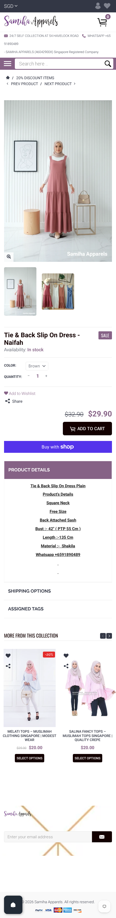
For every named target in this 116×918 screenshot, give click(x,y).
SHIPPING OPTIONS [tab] (29, 591)
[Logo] (31, 22)
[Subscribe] (102, 836)
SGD (8, 6)
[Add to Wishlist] (8, 656)
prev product (25, 84)
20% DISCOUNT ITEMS (35, 78)
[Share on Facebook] (28, 401)
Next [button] (109, 636)
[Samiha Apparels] (17, 814)
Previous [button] (103, 636)
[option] (20, 291)
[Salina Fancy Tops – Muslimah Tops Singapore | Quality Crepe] (87, 688)
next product (59, 84)
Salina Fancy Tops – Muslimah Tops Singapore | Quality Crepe (87, 736)
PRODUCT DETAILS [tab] (29, 469)
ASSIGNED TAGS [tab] (25, 608)
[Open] (13, 905)
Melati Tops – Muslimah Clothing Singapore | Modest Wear (29, 736)
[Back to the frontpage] (7, 78)
